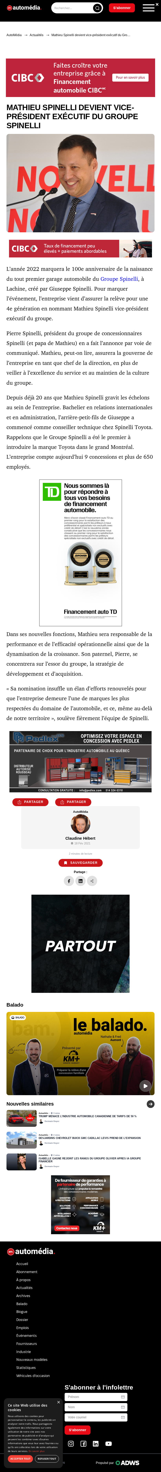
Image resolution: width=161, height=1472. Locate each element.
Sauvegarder (84, 862)
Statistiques (26, 1367)
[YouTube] (108, 1445)
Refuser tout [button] (47, 1458)
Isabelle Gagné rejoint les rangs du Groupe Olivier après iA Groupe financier (90, 1160)
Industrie (23, 1352)
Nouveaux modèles (32, 1359)
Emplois (22, 1328)
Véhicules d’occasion (33, 1376)
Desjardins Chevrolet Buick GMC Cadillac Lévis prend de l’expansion (90, 1138)
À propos (23, 1280)
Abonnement (27, 1272)
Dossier (22, 1320)
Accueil (22, 1264)
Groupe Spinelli (119, 279)
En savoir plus (37, 1451)
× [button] (58, 1402)
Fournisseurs (26, 1344)
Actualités (36, 35)
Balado (21, 1304)
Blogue (21, 1312)
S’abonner (122, 8)
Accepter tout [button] (20, 1458)
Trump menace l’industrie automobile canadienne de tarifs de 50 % (88, 1116)
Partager (33, 802)
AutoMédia (14, 35)
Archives (23, 1296)
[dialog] (33, 1433)
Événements (26, 1335)
